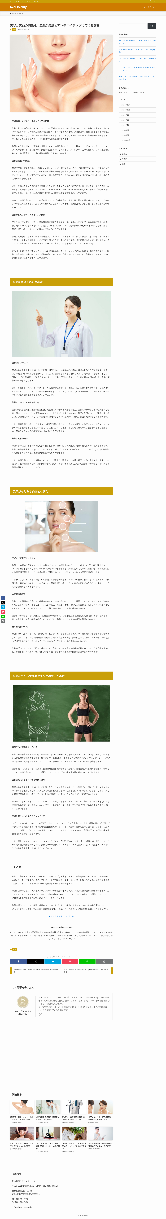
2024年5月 (126, 135)
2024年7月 (126, 125)
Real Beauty (18, 7)
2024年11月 (126, 105)
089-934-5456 (22, 1199)
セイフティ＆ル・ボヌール (23, 1012)
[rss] (151, 1)
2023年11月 (126, 140)
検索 (151, 26)
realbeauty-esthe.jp (23, 1207)
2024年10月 (126, 110)
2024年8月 (126, 120)
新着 (14, 29)
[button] (18, 961)
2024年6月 (126, 130)
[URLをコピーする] (104, 961)
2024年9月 (126, 115)
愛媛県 (124, 159)
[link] (40, 1014)
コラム (124, 154)
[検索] (154, 1)
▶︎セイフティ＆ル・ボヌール (61, 916)
